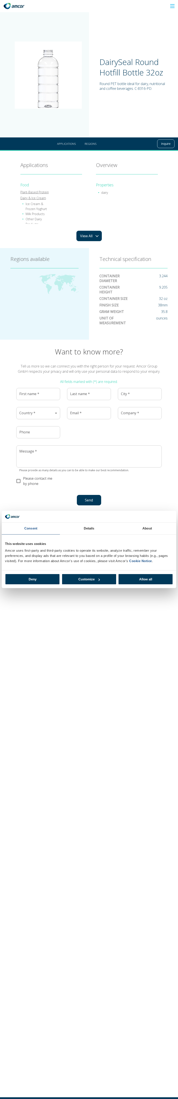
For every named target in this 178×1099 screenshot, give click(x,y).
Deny (32, 579)
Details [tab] (89, 528)
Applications (66, 144)
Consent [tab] (30, 528)
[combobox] (38, 413)
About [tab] (147, 528)
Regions (91, 144)
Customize (86, 579)
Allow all (145, 579)
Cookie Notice (140, 561)
